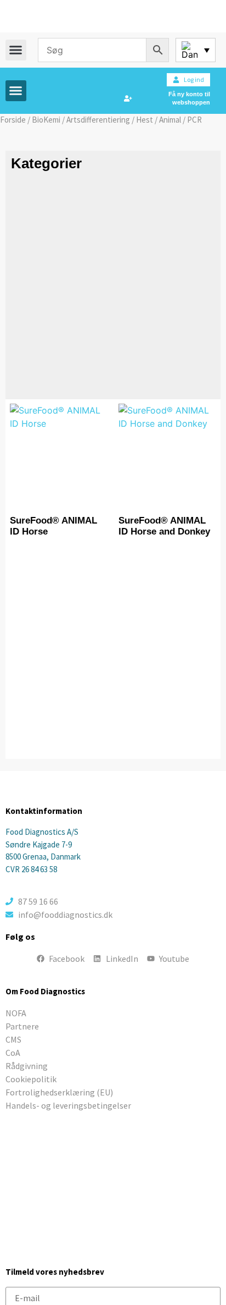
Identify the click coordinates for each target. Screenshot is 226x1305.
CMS (13, 1039)
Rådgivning (26, 1065)
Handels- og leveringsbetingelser (68, 1105)
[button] (15, 50)
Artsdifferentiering (98, 119)
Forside (13, 119)
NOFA (15, 1012)
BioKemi (46, 119)
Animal (170, 119)
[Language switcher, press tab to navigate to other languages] (196, 50)
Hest (144, 119)
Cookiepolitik (30, 1078)
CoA (12, 1052)
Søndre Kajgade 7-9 (38, 844)
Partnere (22, 1026)
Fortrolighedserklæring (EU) (59, 1092)
